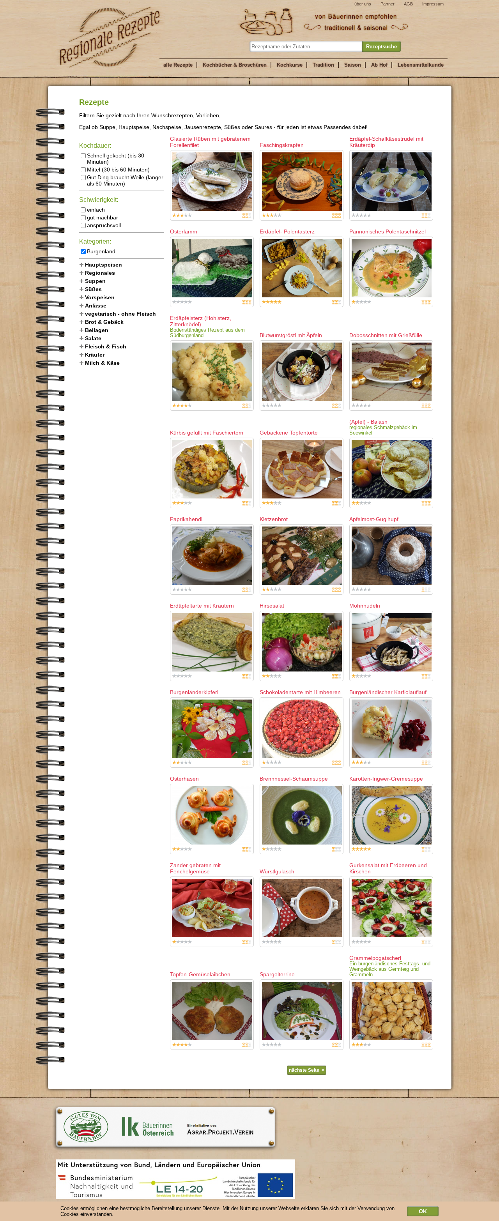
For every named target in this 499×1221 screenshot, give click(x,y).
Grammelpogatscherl (375, 958)
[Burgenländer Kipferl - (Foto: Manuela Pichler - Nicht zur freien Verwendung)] (212, 732)
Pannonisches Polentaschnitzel (387, 231)
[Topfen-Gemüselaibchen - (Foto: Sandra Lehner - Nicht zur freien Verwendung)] (212, 1014)
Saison (352, 65)
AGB (408, 4)
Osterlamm (183, 231)
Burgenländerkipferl (194, 692)
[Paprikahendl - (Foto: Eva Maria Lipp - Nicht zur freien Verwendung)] (212, 559)
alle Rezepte (178, 65)
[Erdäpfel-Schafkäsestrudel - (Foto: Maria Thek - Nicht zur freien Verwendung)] (391, 185)
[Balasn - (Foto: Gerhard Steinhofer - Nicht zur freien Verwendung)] (391, 473)
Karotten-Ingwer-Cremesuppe (386, 779)
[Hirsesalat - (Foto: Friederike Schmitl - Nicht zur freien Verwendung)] (301, 646)
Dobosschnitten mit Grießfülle (385, 335)
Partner (387, 4)
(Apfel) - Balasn (368, 422)
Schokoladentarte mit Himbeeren (300, 692)
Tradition (323, 65)
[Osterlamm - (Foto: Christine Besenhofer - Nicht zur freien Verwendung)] (212, 272)
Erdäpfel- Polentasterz (287, 231)
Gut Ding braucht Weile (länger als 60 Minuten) (125, 180)
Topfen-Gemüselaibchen (200, 974)
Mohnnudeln (364, 606)
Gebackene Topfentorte (289, 432)
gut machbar (102, 217)
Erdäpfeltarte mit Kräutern (202, 606)
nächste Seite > (306, 1070)
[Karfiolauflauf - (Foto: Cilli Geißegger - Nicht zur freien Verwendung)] (391, 732)
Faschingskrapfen (282, 145)
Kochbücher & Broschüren (235, 65)
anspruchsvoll (104, 225)
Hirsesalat (272, 606)
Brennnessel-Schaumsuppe (294, 779)
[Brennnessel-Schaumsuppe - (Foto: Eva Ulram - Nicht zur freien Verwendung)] (301, 819)
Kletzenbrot (274, 519)
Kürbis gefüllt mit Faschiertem (206, 432)
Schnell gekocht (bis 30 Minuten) (115, 158)
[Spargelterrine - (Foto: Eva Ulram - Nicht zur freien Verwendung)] (301, 1014)
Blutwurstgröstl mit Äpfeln (291, 335)
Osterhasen (184, 779)
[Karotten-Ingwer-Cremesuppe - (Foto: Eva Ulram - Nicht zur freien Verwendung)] (391, 819)
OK (423, 1211)
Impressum (433, 4)
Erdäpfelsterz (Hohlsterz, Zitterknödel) (200, 321)
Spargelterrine (277, 974)
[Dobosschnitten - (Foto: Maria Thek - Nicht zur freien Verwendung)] (391, 375)
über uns (362, 4)
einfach (96, 210)
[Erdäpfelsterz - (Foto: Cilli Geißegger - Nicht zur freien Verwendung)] (212, 375)
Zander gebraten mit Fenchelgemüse (195, 868)
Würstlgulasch (277, 871)
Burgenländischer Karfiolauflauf (387, 692)
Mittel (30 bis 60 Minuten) (118, 169)
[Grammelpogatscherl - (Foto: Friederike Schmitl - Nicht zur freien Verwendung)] (391, 1014)
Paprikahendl (186, 519)
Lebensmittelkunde (421, 65)
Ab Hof (379, 65)
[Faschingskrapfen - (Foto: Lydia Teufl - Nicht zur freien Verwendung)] (301, 185)
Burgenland (101, 251)
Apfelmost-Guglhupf (373, 519)
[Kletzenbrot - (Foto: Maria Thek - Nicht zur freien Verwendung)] (301, 559)
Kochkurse (290, 65)
